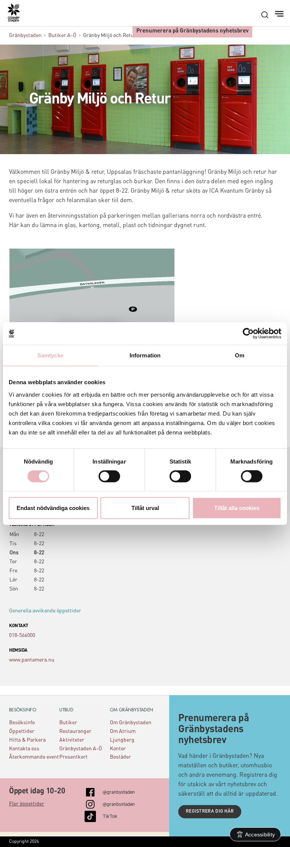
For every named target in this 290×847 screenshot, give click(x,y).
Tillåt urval (145, 507)
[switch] (109, 476)
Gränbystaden (25, 35)
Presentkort (73, 757)
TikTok (110, 815)
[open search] (264, 15)
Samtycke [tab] (50, 355)
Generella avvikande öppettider (45, 611)
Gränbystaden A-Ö (80, 748)
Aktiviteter (71, 740)
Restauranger (75, 731)
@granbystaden (119, 791)
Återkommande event (34, 757)
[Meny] (280, 14)
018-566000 (22, 635)
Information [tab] (145, 355)
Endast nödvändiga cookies (53, 507)
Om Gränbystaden (130, 722)
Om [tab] (239, 355)
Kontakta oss (24, 748)
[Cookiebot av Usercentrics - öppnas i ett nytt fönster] (248, 333)
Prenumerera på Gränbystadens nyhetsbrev (192, 31)
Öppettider (21, 731)
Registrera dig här (210, 811)
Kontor (118, 748)
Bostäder (120, 757)
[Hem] (17, 15)
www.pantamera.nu (31, 660)
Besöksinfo (22, 722)
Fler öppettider (26, 804)
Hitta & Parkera (27, 740)
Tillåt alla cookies (236, 507)
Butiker (68, 722)
